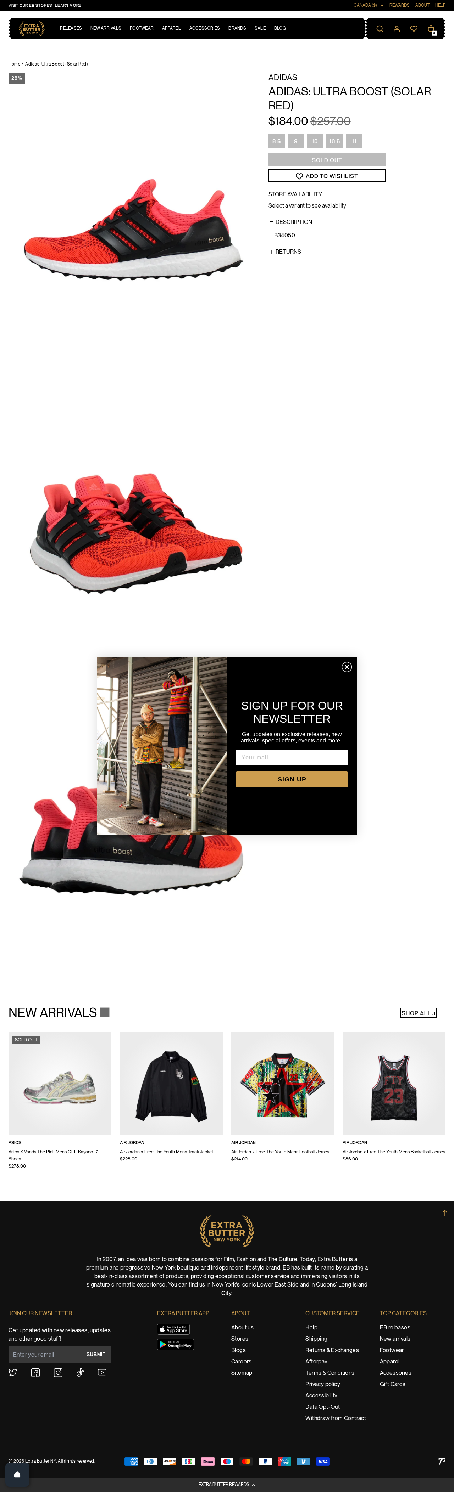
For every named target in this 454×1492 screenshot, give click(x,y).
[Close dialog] (347, 667)
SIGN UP (292, 779)
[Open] (17, 1475)
